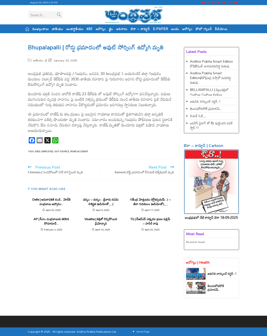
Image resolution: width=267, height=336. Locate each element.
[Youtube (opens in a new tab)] (224, 2)
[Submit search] (59, 15)
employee (47, 151)
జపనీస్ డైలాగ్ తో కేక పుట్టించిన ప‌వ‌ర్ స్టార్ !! (211, 125)
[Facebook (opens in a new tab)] (203, 2)
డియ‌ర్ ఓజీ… (198, 116)
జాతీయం (38, 60)
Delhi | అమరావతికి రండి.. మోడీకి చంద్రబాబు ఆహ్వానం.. (51, 201)
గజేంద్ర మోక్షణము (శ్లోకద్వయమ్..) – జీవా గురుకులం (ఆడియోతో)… (150, 201)
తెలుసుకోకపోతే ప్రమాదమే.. (206, 108)
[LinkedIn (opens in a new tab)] (213, 2)
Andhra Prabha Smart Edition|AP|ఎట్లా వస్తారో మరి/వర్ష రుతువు (210, 78)
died (37, 151)
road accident (79, 151)
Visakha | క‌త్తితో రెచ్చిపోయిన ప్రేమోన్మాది (100, 221)
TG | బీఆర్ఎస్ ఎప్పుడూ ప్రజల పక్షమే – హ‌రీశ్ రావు (150, 221)
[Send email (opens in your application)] (230, 2)
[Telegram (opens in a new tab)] (235, 2)
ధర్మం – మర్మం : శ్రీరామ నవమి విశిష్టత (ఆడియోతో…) (101, 201)
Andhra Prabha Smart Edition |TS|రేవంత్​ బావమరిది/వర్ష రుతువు (211, 63)
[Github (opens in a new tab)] (218, 2)
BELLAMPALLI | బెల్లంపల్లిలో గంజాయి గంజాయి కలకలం (209, 92)
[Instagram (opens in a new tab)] (208, 2)
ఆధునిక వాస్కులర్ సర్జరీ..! (205, 101)
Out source (62, 151)
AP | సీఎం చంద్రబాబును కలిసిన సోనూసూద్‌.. (51, 221)
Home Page (143, 331)
